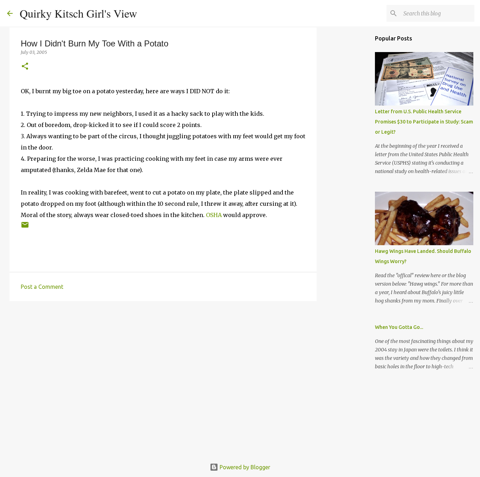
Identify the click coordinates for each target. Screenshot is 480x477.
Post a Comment (42, 287)
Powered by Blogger (244, 467)
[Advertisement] (163, 361)
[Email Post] (25, 227)
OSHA (214, 214)
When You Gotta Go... (399, 327)
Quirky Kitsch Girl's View (78, 13)
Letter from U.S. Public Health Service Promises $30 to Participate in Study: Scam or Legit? (424, 122)
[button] (25, 66)
